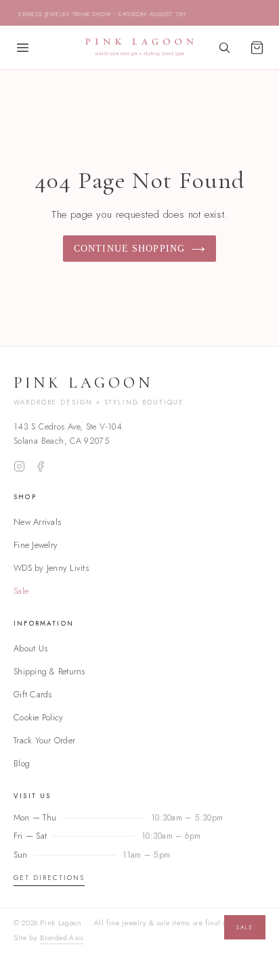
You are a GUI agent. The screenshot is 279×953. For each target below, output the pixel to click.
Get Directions (49, 878)
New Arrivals (37, 521)
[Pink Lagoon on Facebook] (40, 466)
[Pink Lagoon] (139, 47)
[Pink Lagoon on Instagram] (19, 466)
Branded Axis (61, 938)
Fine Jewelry (36, 544)
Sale (21, 590)
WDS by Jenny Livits (51, 567)
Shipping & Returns (49, 671)
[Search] (224, 47)
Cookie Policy (38, 717)
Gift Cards (33, 694)
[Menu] (22, 47)
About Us (30, 648)
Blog (22, 763)
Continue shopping (129, 248)
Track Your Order (44, 740)
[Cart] (256, 47)
